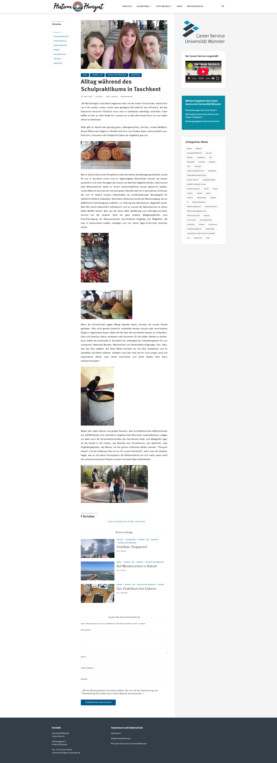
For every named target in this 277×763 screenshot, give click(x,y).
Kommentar (86, 630)
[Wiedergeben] (189, 78)
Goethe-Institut (193, 180)
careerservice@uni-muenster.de (66, 753)
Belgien (209, 153)
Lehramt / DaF (97, 75)
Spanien (161, 585)
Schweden (191, 225)
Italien (215, 189)
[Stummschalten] (213, 78)
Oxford (213, 198)
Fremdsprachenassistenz (196, 175)
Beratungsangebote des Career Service (202, 121)
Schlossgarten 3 (59, 742)
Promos (56, 50)
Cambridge (201, 158)
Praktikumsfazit (211, 207)
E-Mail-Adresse (87, 668)
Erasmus (212, 162)
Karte (179, 6)
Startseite (127, 6)
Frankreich (212, 171)
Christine (56, 24)
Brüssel (190, 158)
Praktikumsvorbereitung (196, 211)
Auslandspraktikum (61, 36)
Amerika (198, 149)
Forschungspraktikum (195, 171)
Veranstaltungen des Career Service (201, 110)
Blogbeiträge (143, 6)
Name (84, 657)
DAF (210, 158)
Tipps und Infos (163, 6)
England (202, 162)
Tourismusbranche (194, 229)
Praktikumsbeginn (194, 207)
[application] (203, 71)
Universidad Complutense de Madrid (201, 233)
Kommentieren (127, 97)
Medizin (190, 198)
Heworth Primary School (196, 184)
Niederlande (201, 198)
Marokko (139, 562)
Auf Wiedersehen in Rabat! (137, 566)
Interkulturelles (60, 41)
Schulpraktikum (60, 54)
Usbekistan (58, 63)
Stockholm (212, 225)
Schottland (191, 220)
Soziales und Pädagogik (117, 75)
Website (84, 679)
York (208, 238)
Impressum (116, 733)
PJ (187, 202)
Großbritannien (209, 180)
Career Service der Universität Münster (130, 744)
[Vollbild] (217, 78)
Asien (85, 75)
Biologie (120, 540)
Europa (119, 585)
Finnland (197, 166)
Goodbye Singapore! (132, 547)
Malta (208, 193)
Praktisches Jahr (193, 216)
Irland (206, 189)
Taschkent (57, 59)
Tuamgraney (210, 229)
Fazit (189, 166)
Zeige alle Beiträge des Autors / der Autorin (126, 522)
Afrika (119, 562)
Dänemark (191, 162)
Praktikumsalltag (60, 45)
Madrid (199, 193)
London (190, 193)
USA (188, 238)
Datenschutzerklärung (120, 738)
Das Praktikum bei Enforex (136, 589)
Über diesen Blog (195, 6)
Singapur (154, 540)
